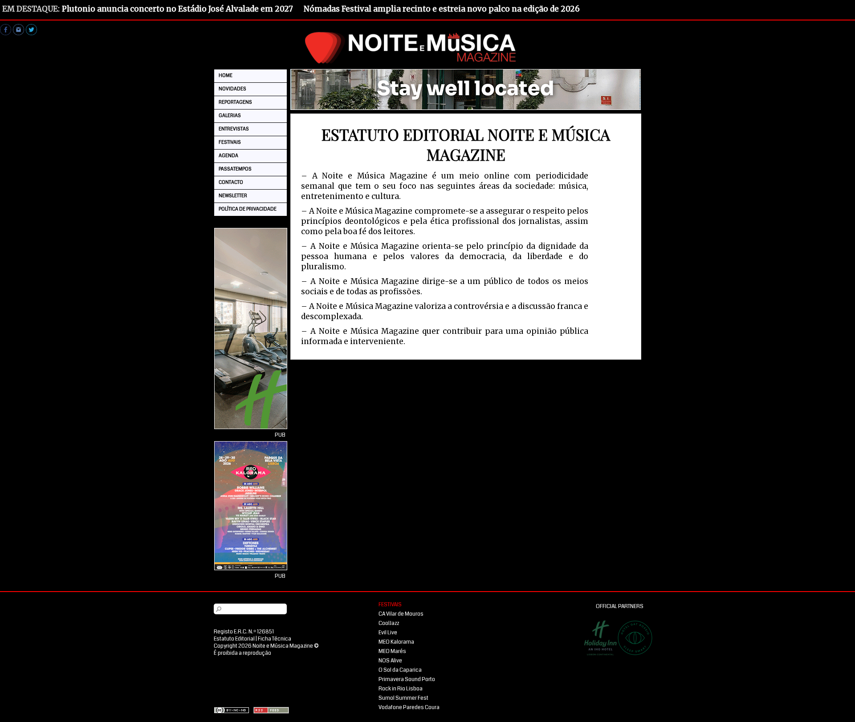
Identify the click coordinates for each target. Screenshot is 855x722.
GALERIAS (230, 115)
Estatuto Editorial (234, 639)
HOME (225, 75)
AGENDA (228, 155)
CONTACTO (231, 182)
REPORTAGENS (235, 102)
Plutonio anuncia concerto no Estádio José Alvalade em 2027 (177, 9)
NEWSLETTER (233, 195)
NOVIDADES (232, 88)
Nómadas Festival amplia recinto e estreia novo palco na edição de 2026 (442, 9)
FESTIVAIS (230, 142)
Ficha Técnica (274, 639)
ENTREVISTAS (234, 129)
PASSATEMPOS (235, 169)
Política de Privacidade (248, 209)
